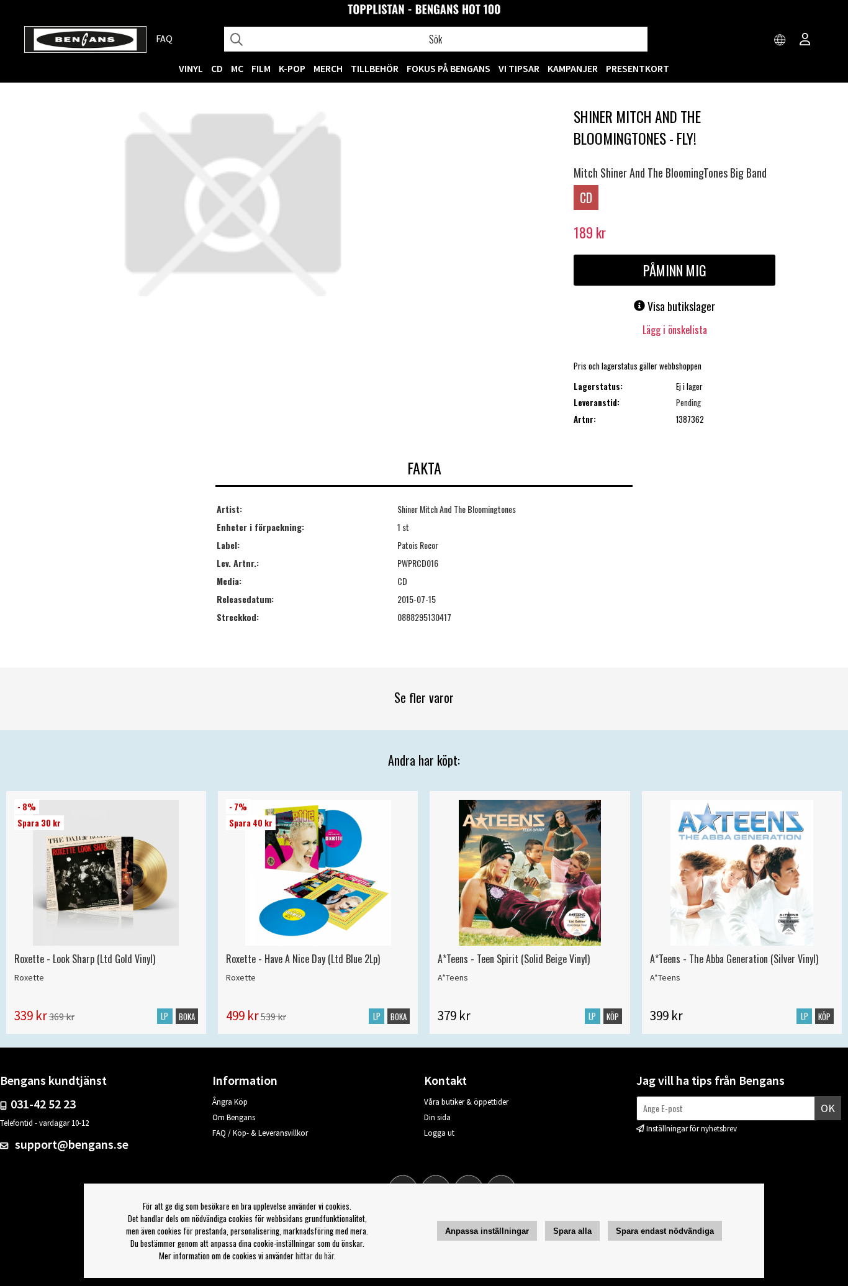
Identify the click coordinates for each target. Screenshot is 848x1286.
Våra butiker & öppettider (466, 1102)
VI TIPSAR (518, 68)
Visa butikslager (680, 306)
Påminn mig (674, 270)
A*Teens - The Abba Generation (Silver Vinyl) (734, 958)
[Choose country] (780, 40)
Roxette (29, 977)
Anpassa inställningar (487, 1231)
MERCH (328, 68)
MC (237, 68)
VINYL (191, 68)
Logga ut (439, 1133)
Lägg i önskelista (675, 329)
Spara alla (572, 1231)
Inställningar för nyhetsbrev (691, 1128)
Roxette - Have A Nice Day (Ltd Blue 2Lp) (303, 958)
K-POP (292, 68)
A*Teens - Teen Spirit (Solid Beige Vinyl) (514, 958)
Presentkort (637, 68)
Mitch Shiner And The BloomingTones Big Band (670, 173)
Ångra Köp (230, 1102)
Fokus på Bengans (448, 68)
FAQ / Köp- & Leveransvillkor (260, 1133)
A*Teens (453, 977)
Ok (828, 1108)
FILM (261, 68)
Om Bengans (233, 1117)
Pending (688, 402)
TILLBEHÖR (375, 68)
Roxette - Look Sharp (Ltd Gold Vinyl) (84, 958)
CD (217, 68)
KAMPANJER (573, 68)
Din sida (437, 1117)
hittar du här (314, 1255)
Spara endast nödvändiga (665, 1231)
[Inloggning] (805, 40)
